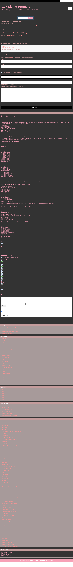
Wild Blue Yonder (5, 407)
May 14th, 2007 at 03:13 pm (8, 47)
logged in (11, 57)
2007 (3, 397)
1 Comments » (19, 35)
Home (2, 17)
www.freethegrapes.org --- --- (6, 305)
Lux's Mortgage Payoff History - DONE (10, 331)
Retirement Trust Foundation (8, 515)
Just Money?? (5, 478)
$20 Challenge (5, 338)
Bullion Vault (4, 429)
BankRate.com (5, 425)
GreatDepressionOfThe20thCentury (9, 460)
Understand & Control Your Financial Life (10, 534)
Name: (2, 59)
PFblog (3, 505)
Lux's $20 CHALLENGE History (8, 329)
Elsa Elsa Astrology (6, 449)
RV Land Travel (5, 375)
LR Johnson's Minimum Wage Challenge (10, 486)
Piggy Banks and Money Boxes (8, 507)
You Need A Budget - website (8, 544)
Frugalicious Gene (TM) (7, 349)
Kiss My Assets (5, 361)
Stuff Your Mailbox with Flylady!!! (8, 527)
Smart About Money (6, 525)
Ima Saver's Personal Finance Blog (9, 415)
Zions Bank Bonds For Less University (10, 546)
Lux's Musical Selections (7, 333)
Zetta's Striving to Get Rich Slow (8, 409)
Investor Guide (5, 474)
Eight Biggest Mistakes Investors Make (10, 445)
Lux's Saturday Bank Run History (9, 327)
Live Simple (4, 484)
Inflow (3, 359)
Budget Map (4, 427)
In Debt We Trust (5, 470)
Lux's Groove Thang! (6, 365)
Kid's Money (4, 480)
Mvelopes (4, 495)
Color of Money (5, 435)
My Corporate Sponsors (7, 367)
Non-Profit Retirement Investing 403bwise (10, 499)
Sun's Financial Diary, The (7, 529)
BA (2, 405)
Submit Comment (36, 108)
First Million (4, 453)
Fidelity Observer (5, 451)
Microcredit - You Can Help (7, 493)
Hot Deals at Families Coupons (8, 466)
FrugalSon (4, 351)
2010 (3, 391)
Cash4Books (4, 433)
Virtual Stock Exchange (7, 536)
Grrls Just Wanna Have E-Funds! (9, 353)
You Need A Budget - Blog (7, 542)
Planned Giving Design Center (8, 509)
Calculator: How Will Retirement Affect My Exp (11, 431)
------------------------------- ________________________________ (9, 263)
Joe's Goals (4, 476)
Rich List (3, 517)
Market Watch (5, 490)
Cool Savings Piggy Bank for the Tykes (10, 439)
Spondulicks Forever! (6, 411)
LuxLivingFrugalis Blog (6, 488)
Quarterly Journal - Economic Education (10, 511)
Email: (2, 64)
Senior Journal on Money (7, 521)
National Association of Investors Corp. (10, 497)
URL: (2, 74)
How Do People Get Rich (7, 468)
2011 (3, 389)
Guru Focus (4, 462)
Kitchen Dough (5, 363)
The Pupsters (4, 379)
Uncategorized (5, 383)
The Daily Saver (5, 532)
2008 (3, 395)
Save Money (4, 255)
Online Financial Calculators (8, 501)
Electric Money (5, 447)
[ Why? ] (16, 84)
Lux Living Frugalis (34, 560)
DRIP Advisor (4, 443)
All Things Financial (6, 423)
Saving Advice (49, 560)
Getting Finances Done (6, 458)
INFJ (3, 472)
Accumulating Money (6, 421)
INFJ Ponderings (5, 357)
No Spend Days (5, 369)
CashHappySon (5, 344)
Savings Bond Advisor (6, 519)
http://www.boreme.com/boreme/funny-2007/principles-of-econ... (17, 33)
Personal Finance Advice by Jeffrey (9, 503)
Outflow (3, 371)
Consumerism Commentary (7, 437)
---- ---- (2, 287)
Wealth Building (5, 538)
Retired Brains (5, 513)
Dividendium (4, 441)
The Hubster (4, 377)
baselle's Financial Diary (7, 413)
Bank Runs (4, 340)
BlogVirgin (4, 342)
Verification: (4, 80)
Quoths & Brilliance (6, 373)
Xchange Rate (5, 540)
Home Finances (5, 464)
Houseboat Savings (6, 355)
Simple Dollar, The (5, 523)
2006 (3, 399)
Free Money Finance (6, 456)
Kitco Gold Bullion (5, 482)
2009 (3, 393)
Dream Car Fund (5, 346)
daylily (3, 46)
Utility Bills (4, 381)
